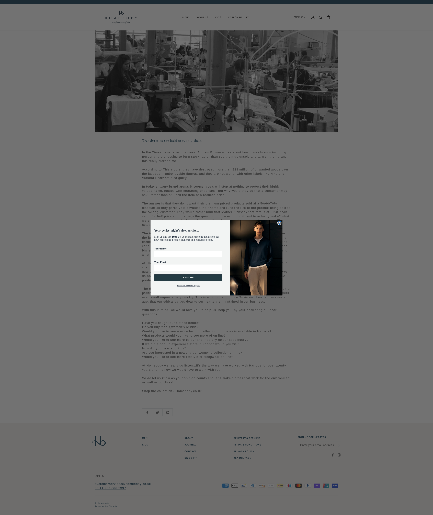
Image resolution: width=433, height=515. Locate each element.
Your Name (160, 248)
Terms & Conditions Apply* (188, 285)
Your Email (160, 262)
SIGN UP (188, 277)
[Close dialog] (279, 222)
